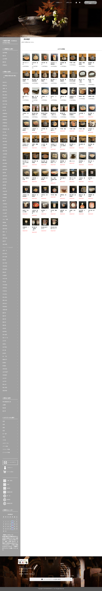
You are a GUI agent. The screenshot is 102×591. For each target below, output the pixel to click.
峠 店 (8, 495)
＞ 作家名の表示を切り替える (9, 76)
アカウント (10, 467)
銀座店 (8, 488)
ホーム (50, 2)
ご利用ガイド (59, 2)
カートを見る (9, 471)
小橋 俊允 (9, 480)
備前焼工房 (9, 492)
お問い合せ (69, 2)
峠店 (7, 484)
